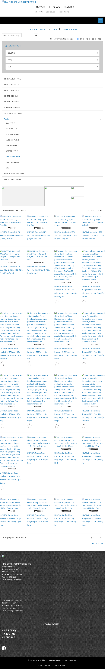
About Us (39, 12)
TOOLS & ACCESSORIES (13, 113)
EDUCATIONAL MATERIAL (14, 173)
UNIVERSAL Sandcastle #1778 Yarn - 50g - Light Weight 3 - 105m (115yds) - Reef (38, 270)
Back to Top (98, 543)
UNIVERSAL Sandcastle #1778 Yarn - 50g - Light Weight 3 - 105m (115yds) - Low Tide (38, 235)
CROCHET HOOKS (11, 90)
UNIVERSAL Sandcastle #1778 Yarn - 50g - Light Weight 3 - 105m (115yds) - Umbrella (93, 235)
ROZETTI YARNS (12, 151)
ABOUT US (9, 633)
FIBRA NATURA (11, 128)
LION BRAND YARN (13, 134)
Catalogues (50, 12)
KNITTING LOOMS (11, 96)
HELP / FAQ (10, 630)
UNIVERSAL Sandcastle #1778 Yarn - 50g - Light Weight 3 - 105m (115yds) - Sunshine (11, 235)
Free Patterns (64, 12)
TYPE (10, 60)
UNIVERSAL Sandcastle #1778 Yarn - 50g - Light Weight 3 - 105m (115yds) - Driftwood (11, 270)
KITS (7, 168)
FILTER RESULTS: (14, 46)
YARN (6, 119)
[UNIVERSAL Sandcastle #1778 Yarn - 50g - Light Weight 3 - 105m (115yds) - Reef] (38, 255)
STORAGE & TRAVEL (12, 107)
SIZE (9, 67)
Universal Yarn (70, 29)
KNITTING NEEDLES (12, 101)
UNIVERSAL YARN (13, 156)
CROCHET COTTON (11, 84)
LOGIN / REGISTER (64, 6)
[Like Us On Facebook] (4, 647)
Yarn (54, 29)
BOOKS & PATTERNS (12, 179)
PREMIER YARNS (12, 145)
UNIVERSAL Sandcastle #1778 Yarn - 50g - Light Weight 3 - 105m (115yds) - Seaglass (65, 235)
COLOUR (11, 53)
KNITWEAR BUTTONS (12, 79)
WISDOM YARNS (12, 162)
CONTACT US (11, 637)
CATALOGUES (52, 624)
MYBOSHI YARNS (12, 140)
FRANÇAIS (41, 6)
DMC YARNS (10, 123)
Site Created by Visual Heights (52, 665)
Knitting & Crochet (37, 29)
